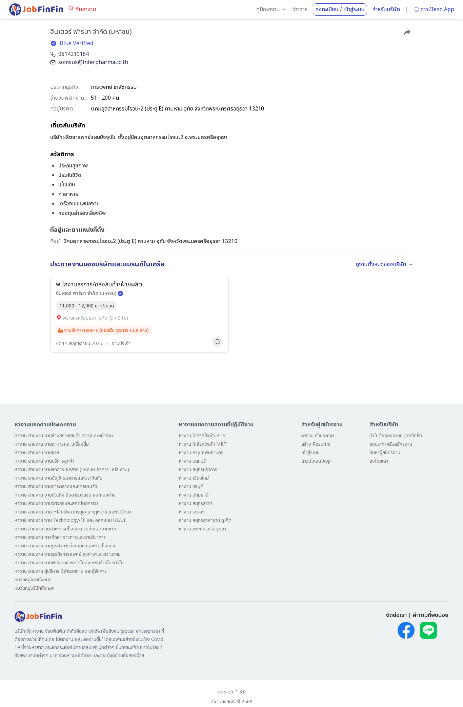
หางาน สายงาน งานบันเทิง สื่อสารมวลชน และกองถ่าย (65, 495)
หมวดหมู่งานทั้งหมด (33, 579)
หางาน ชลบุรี (191, 486)
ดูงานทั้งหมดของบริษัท (381, 264)
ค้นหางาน (85, 9)
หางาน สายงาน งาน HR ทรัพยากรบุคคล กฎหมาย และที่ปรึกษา (73, 512)
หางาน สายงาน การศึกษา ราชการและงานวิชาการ (60, 537)
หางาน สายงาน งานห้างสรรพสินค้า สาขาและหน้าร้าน (64, 435)
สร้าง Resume (315, 444)
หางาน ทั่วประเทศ (317, 435)
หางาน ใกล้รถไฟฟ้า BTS (202, 435)
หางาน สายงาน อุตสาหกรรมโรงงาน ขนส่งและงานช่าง (65, 528)
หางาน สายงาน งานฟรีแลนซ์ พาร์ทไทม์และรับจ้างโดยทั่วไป (69, 562)
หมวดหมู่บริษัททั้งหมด (35, 588)
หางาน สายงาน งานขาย (37, 452)
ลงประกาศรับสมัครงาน (390, 444)
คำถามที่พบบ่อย (430, 615)
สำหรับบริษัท (386, 9)
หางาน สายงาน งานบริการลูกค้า (44, 461)
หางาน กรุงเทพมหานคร (201, 452)
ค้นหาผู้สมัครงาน (384, 452)
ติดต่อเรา (396, 615)
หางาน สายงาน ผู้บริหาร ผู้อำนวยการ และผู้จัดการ (61, 571)
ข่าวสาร (299, 9)
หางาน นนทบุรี (192, 461)
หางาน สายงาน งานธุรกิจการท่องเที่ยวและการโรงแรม (66, 545)
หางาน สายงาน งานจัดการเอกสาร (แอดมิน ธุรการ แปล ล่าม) (72, 469)
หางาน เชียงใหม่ (194, 478)
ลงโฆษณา (378, 461)
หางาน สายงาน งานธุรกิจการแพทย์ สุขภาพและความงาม (68, 554)
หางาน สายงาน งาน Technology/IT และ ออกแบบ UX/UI (70, 520)
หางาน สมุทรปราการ (198, 469)
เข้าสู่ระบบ (310, 452)
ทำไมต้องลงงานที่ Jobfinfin (395, 435)
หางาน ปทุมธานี (193, 495)
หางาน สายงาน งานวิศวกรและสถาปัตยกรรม (56, 503)
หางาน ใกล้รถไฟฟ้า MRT (203, 444)
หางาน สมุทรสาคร (196, 503)
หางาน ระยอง (192, 512)
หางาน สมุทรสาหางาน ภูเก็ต (205, 520)
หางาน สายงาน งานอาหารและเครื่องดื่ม (52, 444)
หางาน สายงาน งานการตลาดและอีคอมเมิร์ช (56, 486)
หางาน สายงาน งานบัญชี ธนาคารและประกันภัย (58, 478)
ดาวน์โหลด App (437, 9)
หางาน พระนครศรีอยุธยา (202, 528)
